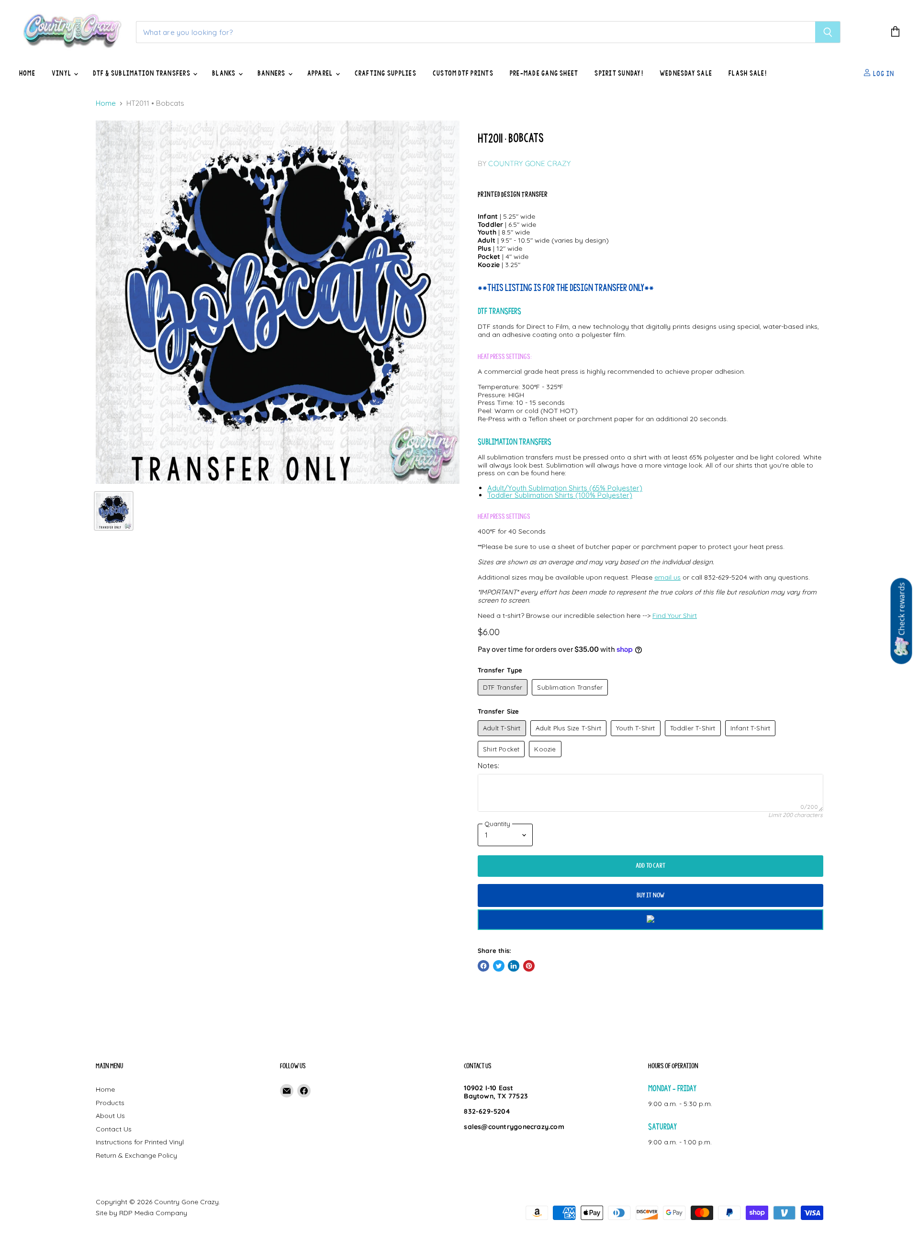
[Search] (828, 32)
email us (667, 577)
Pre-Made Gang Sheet (544, 73)
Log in (882, 73)
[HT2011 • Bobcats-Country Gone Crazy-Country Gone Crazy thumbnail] (114, 511)
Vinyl (62, 73)
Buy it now (651, 895)
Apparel (321, 73)
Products (110, 1102)
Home (27, 73)
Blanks (224, 73)
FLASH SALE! (747, 73)
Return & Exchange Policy (136, 1155)
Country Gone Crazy (529, 163)
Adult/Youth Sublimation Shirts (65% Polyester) (564, 487)
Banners (272, 73)
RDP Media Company (153, 1212)
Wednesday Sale (686, 73)
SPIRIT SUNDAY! (618, 73)
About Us (110, 1115)
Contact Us (114, 1129)
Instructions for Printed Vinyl (140, 1142)
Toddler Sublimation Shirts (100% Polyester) (559, 495)
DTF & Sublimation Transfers (142, 73)
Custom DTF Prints (463, 73)
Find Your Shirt (674, 615)
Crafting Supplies (385, 73)
